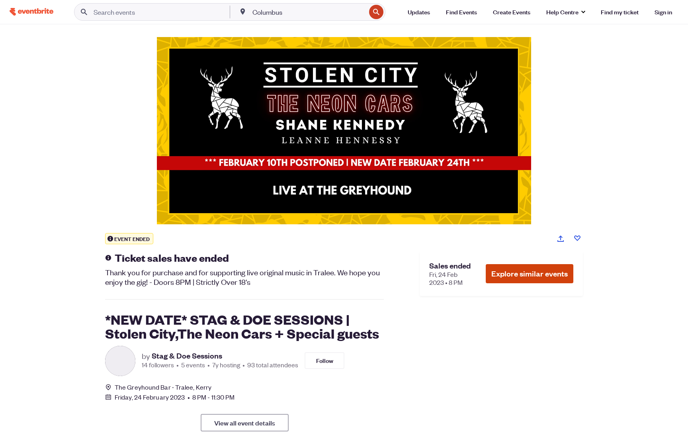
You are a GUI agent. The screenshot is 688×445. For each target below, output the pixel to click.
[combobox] (308, 12)
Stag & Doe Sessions (187, 355)
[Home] (31, 12)
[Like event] (577, 238)
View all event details (244, 422)
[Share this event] (561, 239)
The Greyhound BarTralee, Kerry (163, 387)
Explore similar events (529, 273)
